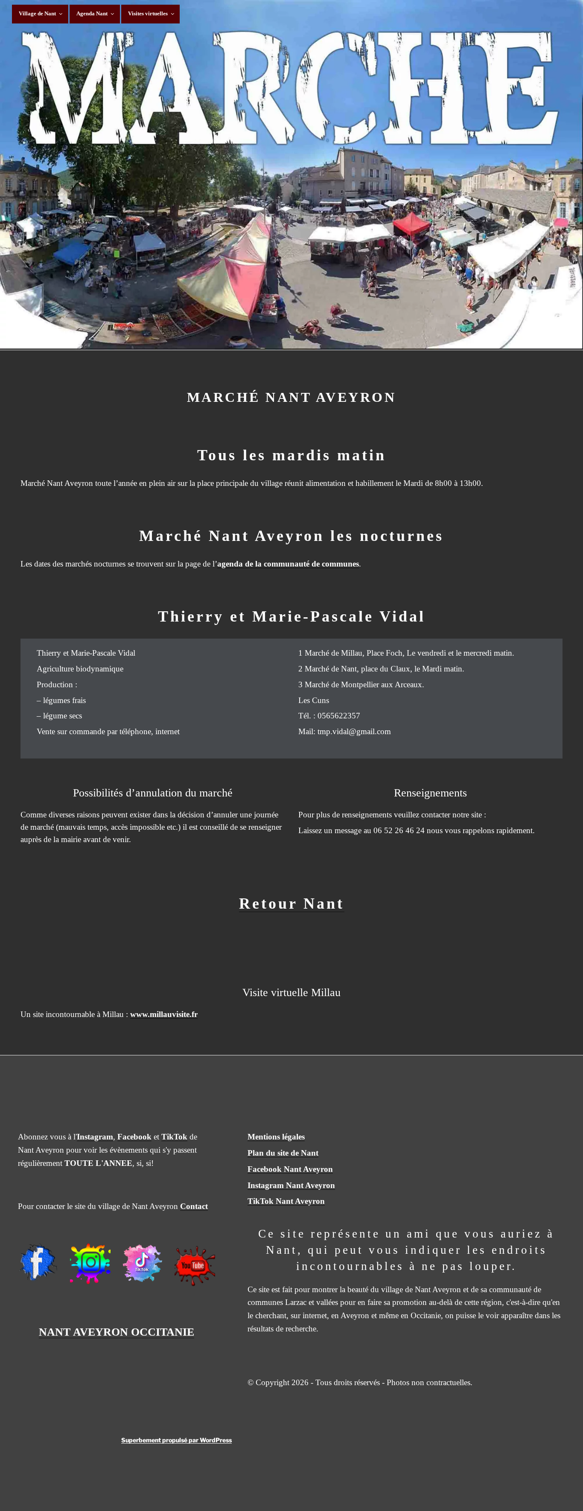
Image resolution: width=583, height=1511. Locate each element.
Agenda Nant (92, 14)
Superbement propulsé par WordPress (176, 1440)
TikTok (174, 1136)
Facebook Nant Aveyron (290, 1169)
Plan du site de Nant (283, 1152)
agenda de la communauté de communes (288, 563)
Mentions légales (276, 1136)
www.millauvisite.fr (164, 1014)
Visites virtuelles (148, 14)
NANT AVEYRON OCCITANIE (116, 1332)
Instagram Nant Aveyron (291, 1185)
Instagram (95, 1136)
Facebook (134, 1136)
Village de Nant (37, 14)
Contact (194, 1206)
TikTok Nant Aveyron (286, 1201)
